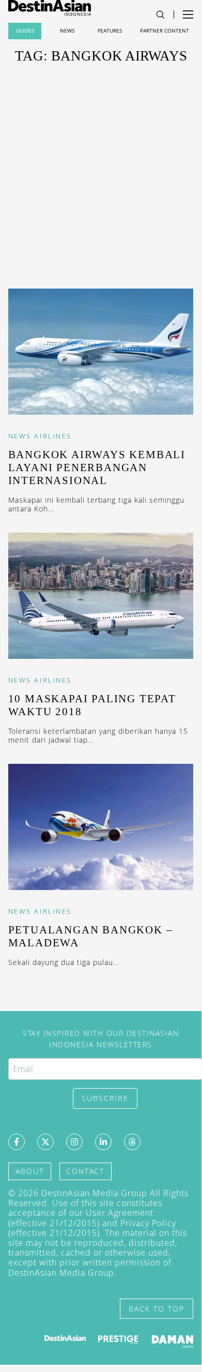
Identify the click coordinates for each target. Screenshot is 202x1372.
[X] (45, 1142)
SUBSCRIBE (105, 1098)
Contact (85, 1171)
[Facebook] (16, 1142)
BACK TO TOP (156, 1309)
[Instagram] (74, 1142)
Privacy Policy (148, 1223)
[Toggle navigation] (160, 14)
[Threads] (132, 1142)
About (29, 1171)
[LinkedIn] (103, 1142)
